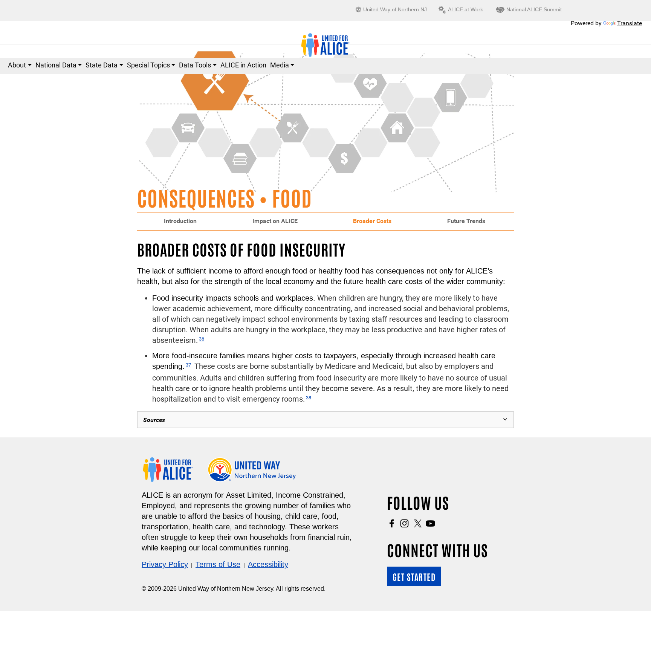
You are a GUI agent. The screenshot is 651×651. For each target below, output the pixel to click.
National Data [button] (55, 65)
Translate (629, 23)
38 (308, 397)
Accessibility (268, 564)
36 (201, 339)
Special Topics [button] (148, 65)
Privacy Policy (165, 564)
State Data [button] (102, 65)
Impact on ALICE (275, 221)
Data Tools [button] (195, 65)
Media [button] (279, 65)
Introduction (180, 221)
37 (188, 365)
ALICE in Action (243, 65)
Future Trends (466, 221)
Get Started (414, 576)
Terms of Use (218, 564)
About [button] (17, 65)
